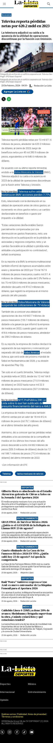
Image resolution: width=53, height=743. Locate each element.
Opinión (4, 700)
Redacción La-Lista (28, 513)
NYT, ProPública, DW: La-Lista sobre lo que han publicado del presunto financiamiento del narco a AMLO (26, 403)
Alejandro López (27, 573)
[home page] (26, 671)
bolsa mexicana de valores (30, 474)
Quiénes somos (8, 714)
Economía (6, 15)
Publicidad (22, 714)
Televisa (6, 474)
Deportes (27, 487)
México (27, 606)
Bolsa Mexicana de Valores (29, 172)
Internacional (7, 692)
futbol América (31, 352)
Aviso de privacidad (37, 714)
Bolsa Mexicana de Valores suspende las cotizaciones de (25, 303)
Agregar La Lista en (15, 91)
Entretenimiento (27, 518)
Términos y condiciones (12, 717)
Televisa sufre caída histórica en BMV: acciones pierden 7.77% (25, 193)
